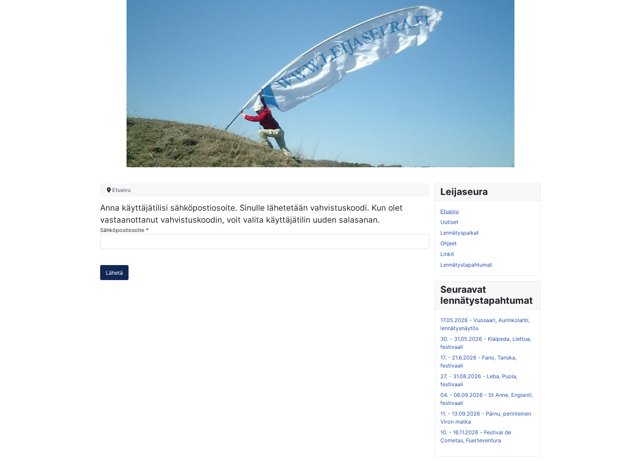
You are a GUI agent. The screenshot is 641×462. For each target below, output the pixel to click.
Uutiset (449, 222)
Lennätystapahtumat (466, 264)
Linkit (447, 254)
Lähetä (114, 272)
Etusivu (449, 211)
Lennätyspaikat (459, 232)
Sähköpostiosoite (124, 230)
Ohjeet (448, 243)
